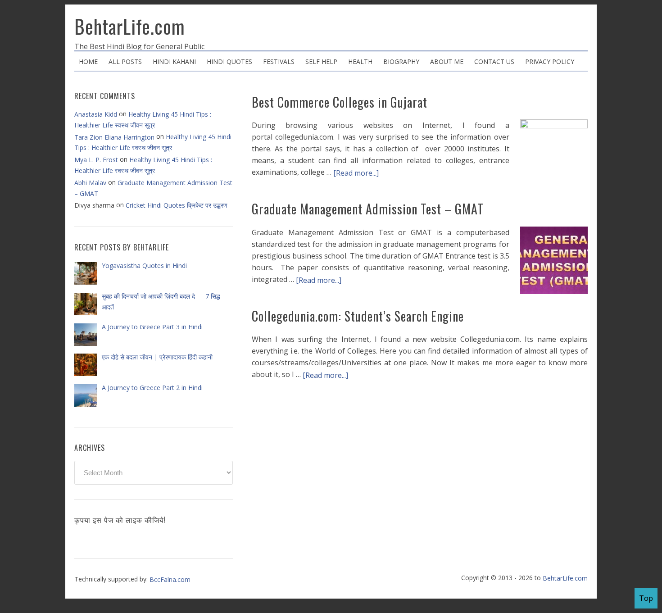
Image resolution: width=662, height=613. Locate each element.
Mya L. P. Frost (96, 159)
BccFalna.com (170, 579)
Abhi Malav (90, 182)
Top (646, 598)
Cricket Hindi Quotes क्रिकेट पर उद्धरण (176, 205)
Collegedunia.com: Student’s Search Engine (358, 316)
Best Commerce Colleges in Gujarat (339, 102)
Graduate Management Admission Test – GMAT (368, 209)
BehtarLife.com (129, 26)
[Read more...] (356, 173)
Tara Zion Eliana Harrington (114, 137)
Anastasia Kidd (95, 114)
